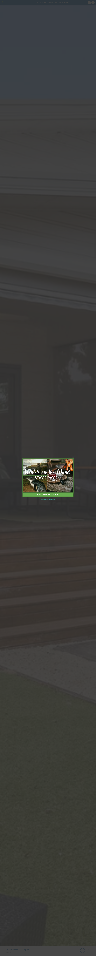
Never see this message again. (48, 499)
